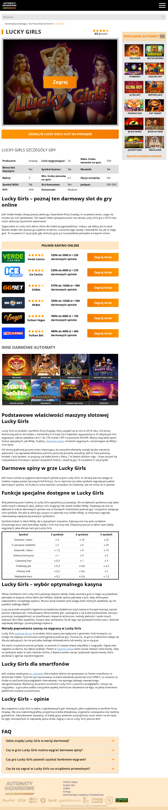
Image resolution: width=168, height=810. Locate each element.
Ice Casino (36, 274)
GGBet (36, 289)
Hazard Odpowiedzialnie (96, 805)
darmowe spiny (55, 441)
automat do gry (23, 633)
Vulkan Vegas (36, 320)
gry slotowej (36, 673)
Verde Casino (36, 259)
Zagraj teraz (103, 257)
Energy (67, 791)
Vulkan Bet (36, 335)
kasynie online (65, 648)
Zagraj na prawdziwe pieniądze (144, 155)
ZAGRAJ (16, 364)
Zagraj (60, 82)
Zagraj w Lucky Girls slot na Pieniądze (60, 134)
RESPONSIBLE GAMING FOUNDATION (83, 794)
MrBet (36, 305)
